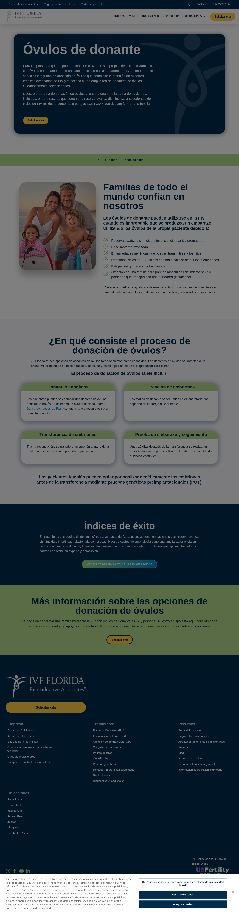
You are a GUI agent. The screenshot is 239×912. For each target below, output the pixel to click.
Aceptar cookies (183, 904)
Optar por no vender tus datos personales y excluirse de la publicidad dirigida (183, 883)
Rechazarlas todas (183, 894)
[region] (119, 893)
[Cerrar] (233, 892)
